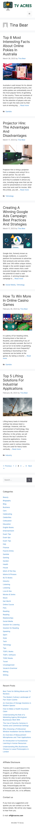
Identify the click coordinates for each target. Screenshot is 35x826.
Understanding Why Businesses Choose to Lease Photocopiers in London (16, 749)
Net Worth (7, 601)
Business (6, 507)
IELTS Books (7, 578)
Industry (9, 455)
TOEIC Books (8, 658)
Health (5, 564)
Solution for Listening (11, 625)
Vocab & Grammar (10, 668)
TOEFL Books (8, 651)
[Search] (29, 480)
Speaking (6, 631)
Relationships (8, 618)
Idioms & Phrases (9, 574)
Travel (5, 662)
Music (5, 598)
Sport (5, 635)
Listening (6, 584)
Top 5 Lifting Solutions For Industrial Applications (13, 382)
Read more (24, 105)
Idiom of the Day (9, 571)
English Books (8, 527)
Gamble (9, 112)
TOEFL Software (9, 655)
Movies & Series (9, 594)
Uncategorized (8, 665)
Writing (5, 672)
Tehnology (10, 196)
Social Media (11, 285)
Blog (4, 504)
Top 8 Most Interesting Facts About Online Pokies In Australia (16, 45)
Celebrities (7, 517)
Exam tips (6, 537)
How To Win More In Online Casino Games (17, 300)
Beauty (5, 497)
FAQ (4, 544)
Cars (5, 511)
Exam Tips (7, 534)
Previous (7, 466)
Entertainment (8, 531)
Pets (4, 608)
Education (7, 524)
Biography (7, 501)
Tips (4, 648)
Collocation (7, 521)
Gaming (6, 558)
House (5, 568)
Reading (6, 611)
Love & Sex (7, 591)
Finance (6, 548)
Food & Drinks (8, 551)
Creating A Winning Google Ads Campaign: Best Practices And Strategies (15, 215)
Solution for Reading (11, 628)
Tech (5, 641)
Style (5, 638)
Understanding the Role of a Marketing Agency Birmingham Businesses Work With (15, 717)
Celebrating (7, 514)
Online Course (8, 605)
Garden (6, 561)
